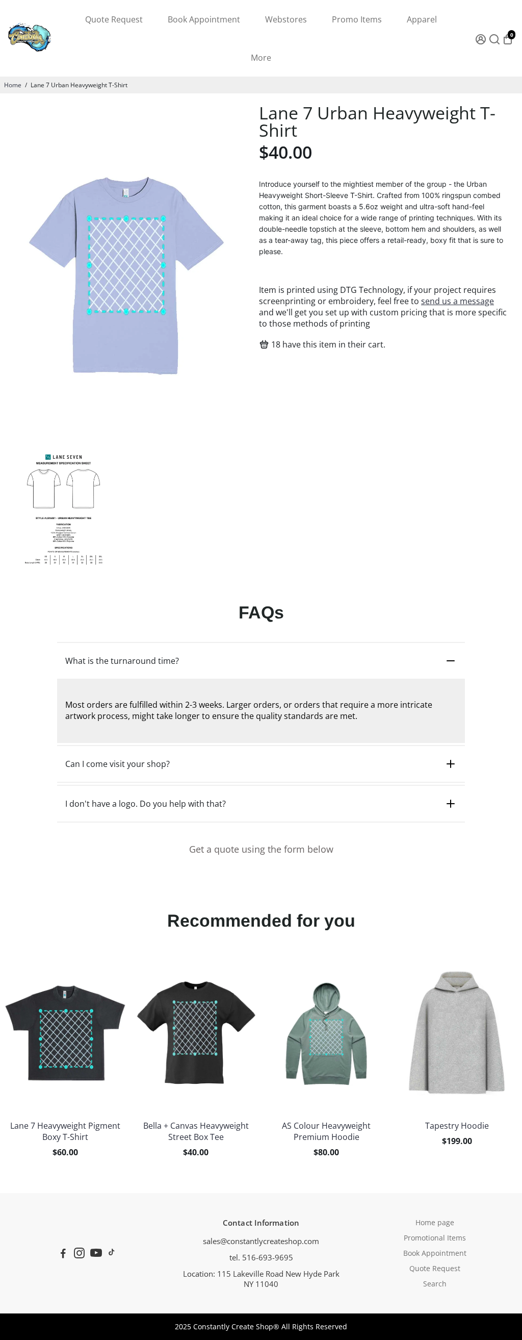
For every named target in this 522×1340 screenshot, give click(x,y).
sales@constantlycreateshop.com (261, 1241)
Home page (434, 1222)
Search (435, 1283)
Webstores (286, 19)
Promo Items (357, 19)
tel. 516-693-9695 (261, 1257)
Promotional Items (435, 1238)
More (261, 57)
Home (12, 85)
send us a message (457, 301)
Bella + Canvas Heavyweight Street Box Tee (196, 1131)
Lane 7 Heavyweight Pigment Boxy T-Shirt (65, 1131)
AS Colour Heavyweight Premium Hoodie (326, 1131)
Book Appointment (204, 19)
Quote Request (114, 19)
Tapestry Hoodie (457, 1125)
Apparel (422, 19)
